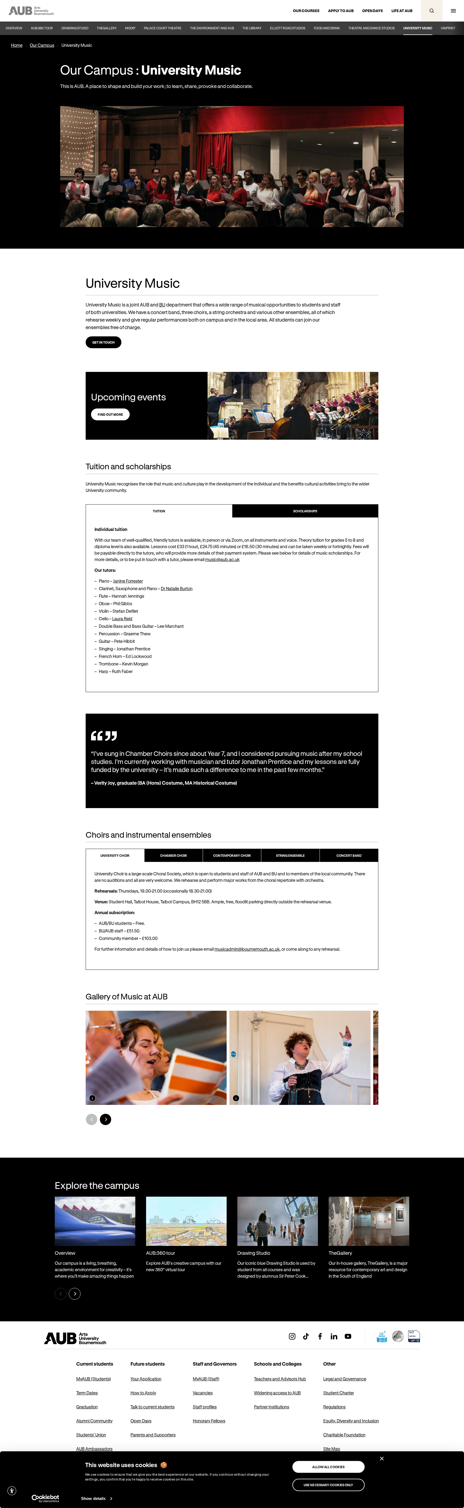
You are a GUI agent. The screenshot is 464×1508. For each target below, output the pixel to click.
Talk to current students (152, 1406)
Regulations (334, 1406)
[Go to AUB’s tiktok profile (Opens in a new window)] (306, 1336)
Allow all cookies (328, 1467)
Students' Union (91, 1434)
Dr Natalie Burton (177, 588)
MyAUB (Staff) (206, 1378)
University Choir (114, 855)
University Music (417, 28)
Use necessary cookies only (328, 1485)
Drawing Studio (74, 28)
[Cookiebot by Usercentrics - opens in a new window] (45, 1499)
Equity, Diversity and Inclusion (351, 1420)
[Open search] (432, 11)
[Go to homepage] (87, 1338)
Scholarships (305, 511)
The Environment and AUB (212, 28)
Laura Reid (122, 618)
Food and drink (327, 28)
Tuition (159, 511)
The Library (252, 28)
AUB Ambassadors (94, 1448)
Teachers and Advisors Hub (280, 1378)
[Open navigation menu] (453, 11)
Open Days (140, 1420)
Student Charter (338, 1392)
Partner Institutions (271, 1406)
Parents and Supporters (153, 1434)
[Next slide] (105, 1119)
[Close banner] (382, 1458)
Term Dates (87, 1392)
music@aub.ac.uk (222, 559)
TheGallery (107, 28)
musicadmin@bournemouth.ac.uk (247, 949)
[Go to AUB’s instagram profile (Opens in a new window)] (292, 1336)
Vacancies (203, 1392)
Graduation (87, 1406)
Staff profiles (205, 1406)
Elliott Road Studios (287, 28)
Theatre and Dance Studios (372, 28)
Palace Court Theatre (163, 28)
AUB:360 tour (42, 28)
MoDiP (130, 28)
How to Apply (143, 1392)
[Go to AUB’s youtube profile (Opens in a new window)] (348, 1336)
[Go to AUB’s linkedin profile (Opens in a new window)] (334, 1336)
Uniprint (448, 28)
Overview (14, 28)
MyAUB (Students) (93, 1378)
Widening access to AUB (277, 1392)
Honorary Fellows (209, 1420)
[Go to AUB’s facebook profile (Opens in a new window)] (320, 1336)
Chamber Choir (173, 855)
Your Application (145, 1378)
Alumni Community (94, 1420)
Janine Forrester (128, 580)
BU (162, 304)
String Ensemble (290, 855)
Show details (93, 1498)
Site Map (331, 1448)
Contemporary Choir (232, 855)
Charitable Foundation (344, 1434)
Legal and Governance (344, 1378)
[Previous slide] (91, 1119)
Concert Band (348, 855)
